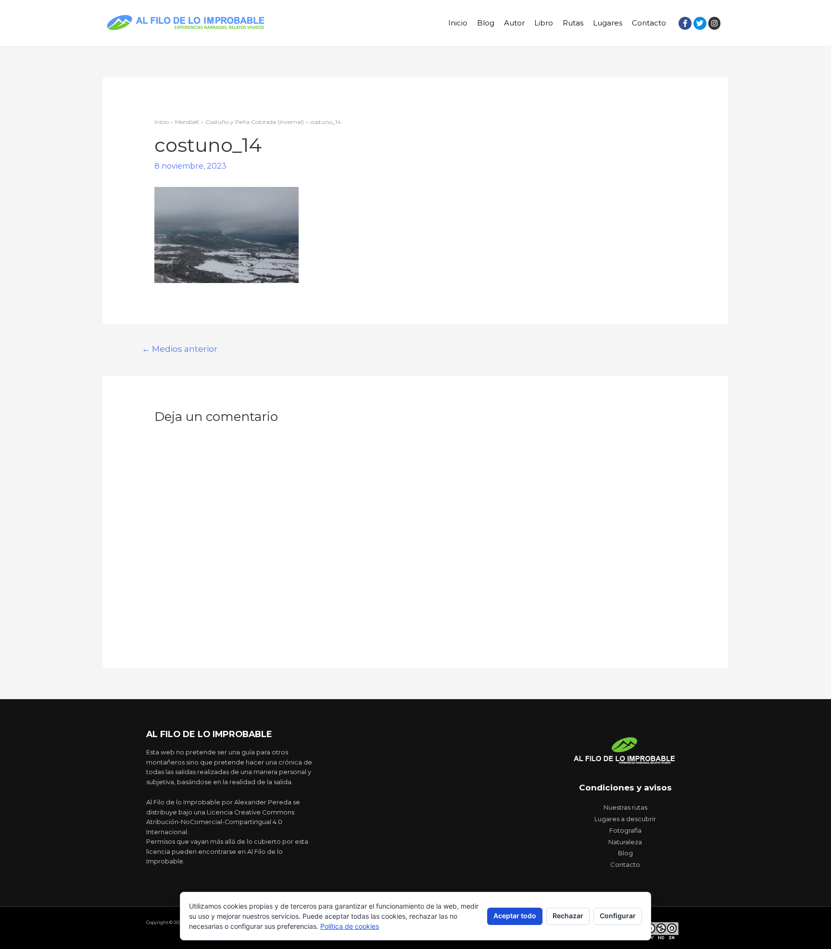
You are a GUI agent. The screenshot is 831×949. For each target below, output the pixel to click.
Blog (485, 22)
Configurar (618, 916)
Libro (543, 22)
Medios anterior (179, 349)
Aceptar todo (514, 916)
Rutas (573, 22)
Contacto (649, 22)
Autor (514, 22)
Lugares (607, 22)
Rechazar (568, 916)
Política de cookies (349, 926)
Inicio (457, 22)
